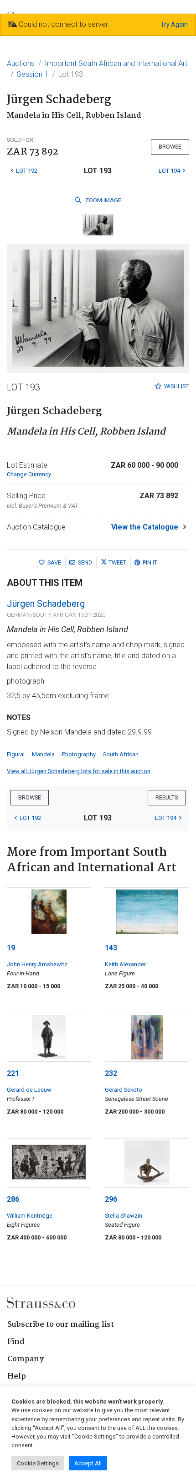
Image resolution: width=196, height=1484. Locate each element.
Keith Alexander (125, 964)
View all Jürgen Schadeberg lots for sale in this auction (78, 771)
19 (11, 948)
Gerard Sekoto (123, 1089)
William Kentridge (29, 1215)
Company (25, 1359)
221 (13, 1073)
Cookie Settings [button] (38, 1463)
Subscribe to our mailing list (60, 1325)
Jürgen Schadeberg (46, 603)
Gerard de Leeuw (29, 1089)
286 (13, 1199)
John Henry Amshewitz (37, 964)
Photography (79, 754)
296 (111, 1199)
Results (166, 797)
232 (111, 1073)
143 (111, 948)
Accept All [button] (88, 1463)
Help (16, 1376)
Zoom (102, 200)
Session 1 (32, 74)
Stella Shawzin (123, 1215)
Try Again (174, 24)
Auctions (21, 63)
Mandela (43, 754)
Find (16, 1342)
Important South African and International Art (116, 63)
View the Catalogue (144, 527)
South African (121, 754)
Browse (170, 146)
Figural (16, 754)
